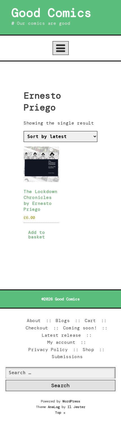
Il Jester (76, 407)
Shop (88, 350)
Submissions (67, 357)
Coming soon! (80, 328)
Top (60, 412)
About (34, 320)
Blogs (63, 320)
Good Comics (51, 13)
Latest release (61, 335)
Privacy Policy (48, 350)
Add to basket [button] (36, 234)
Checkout (37, 328)
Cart (90, 320)
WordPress (71, 401)
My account (61, 342)
